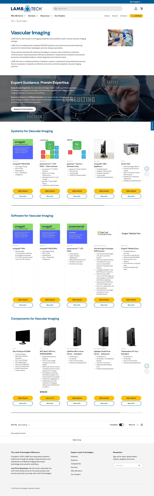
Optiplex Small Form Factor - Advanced (102, 352)
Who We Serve (17, 16)
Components (76, 464)
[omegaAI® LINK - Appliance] (104, 149)
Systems (74, 460)
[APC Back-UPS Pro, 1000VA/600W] (50, 337)
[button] (141, 8)
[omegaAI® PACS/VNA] (23, 149)
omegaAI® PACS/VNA (21, 164)
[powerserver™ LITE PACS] (77, 234)
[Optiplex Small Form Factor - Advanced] (104, 337)
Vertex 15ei (125, 164)
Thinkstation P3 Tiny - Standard (130, 352)
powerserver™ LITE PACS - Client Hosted (48, 165)
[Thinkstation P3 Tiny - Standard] (131, 337)
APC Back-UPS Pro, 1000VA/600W (48, 352)
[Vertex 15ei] (131, 149)
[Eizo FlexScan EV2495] (23, 337)
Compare (114, 425)
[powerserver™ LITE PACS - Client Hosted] (50, 149)
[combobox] (87, 8)
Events (115, 16)
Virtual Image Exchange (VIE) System (103, 249)
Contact (123, 16)
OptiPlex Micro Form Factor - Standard (75, 352)
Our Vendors (60, 16)
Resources (45, 16)
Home (12, 21)
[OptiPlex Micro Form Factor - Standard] (77, 337)
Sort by (14, 425)
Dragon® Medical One (130, 248)
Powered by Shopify (34, 488)
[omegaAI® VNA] (23, 234)
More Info (22, 196)
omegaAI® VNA (19, 248)
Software (74, 456)
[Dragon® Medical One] (131, 234)
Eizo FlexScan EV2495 (21, 351)
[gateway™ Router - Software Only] (77, 149)
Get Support (135, 2)
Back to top (77, 440)
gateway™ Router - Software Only (75, 165)
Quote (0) (152, 125)
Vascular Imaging (21, 21)
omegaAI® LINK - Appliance (100, 165)
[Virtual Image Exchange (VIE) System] (104, 234)
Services (31, 16)
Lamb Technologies (21, 488)
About (107, 16)
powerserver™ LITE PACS (75, 249)
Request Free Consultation (23, 109)
